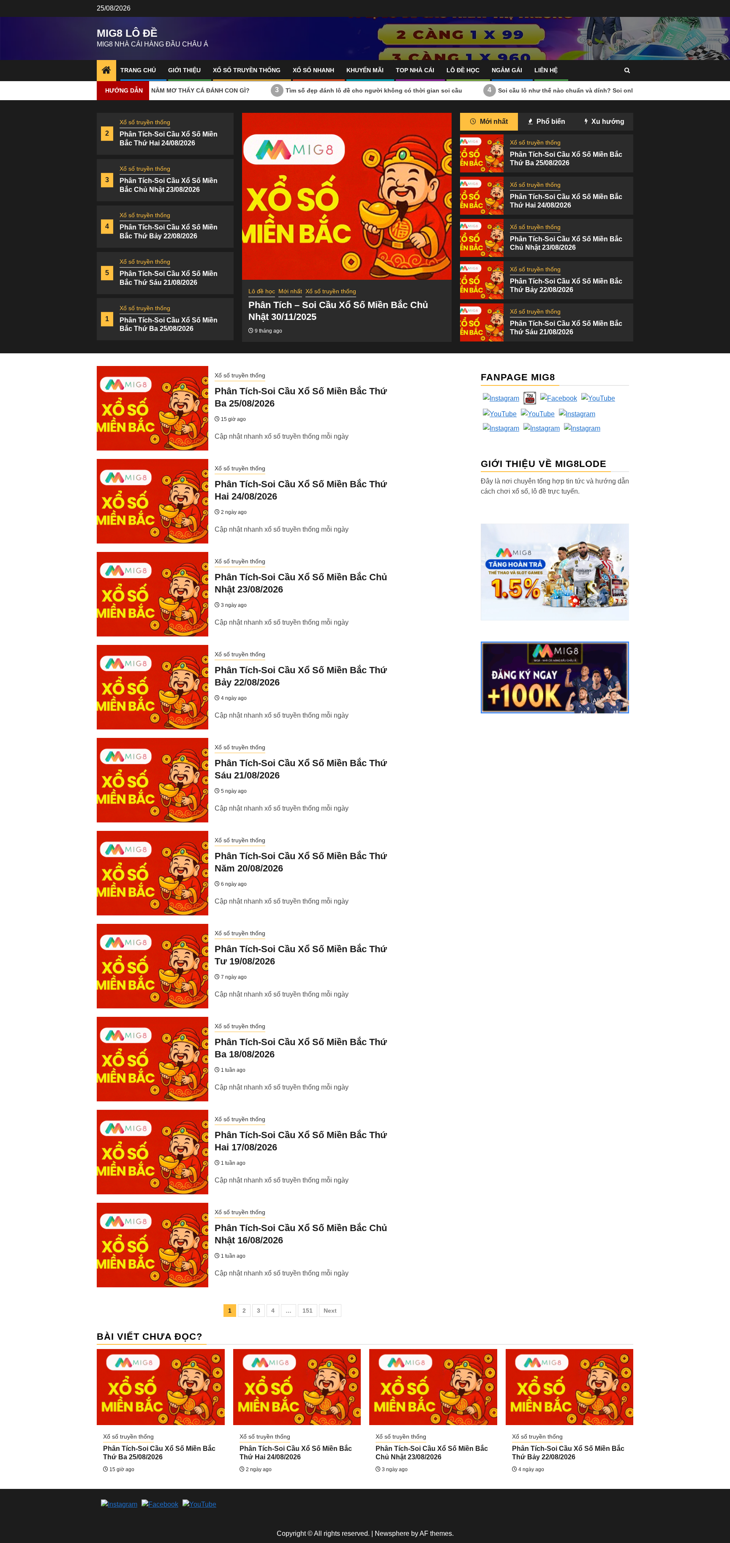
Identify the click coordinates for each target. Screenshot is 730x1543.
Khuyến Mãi (365, 70)
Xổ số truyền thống (247, 70)
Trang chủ (138, 70)
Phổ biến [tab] (550, 121)
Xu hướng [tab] (607, 121)
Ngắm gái (507, 70)
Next (330, 1310)
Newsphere (392, 1533)
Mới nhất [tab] (493, 121)
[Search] (627, 70)
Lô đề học (463, 70)
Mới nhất (290, 291)
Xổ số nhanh (313, 70)
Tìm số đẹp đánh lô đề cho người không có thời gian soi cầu (313, 90)
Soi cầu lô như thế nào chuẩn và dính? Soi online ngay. (518, 90)
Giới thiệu (184, 70)
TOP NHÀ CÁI (415, 70)
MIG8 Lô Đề (127, 33)
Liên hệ (546, 70)
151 (307, 1310)
